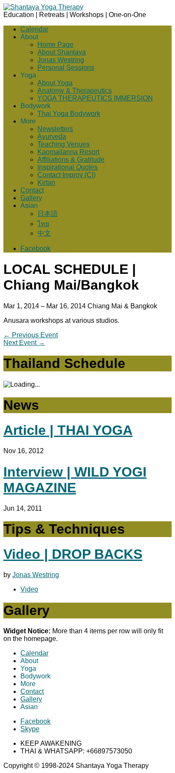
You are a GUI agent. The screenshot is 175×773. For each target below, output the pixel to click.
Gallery (31, 197)
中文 (44, 233)
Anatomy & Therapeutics (74, 90)
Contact (32, 190)
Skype (30, 729)
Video (29, 589)
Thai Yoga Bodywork (68, 113)
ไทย (43, 223)
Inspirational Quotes (67, 167)
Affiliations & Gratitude (70, 159)
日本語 (47, 213)
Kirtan (46, 182)
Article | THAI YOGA (68, 430)
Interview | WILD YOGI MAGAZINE (75, 479)
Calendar (34, 29)
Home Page (55, 44)
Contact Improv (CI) (66, 174)
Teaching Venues (63, 144)
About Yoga (55, 82)
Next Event (24, 342)
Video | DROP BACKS (72, 554)
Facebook (35, 248)
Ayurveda (51, 136)
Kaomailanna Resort (68, 151)
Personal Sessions (65, 67)
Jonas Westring (60, 59)
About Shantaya (61, 52)
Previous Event (30, 335)
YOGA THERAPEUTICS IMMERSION (95, 98)
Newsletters (55, 128)
